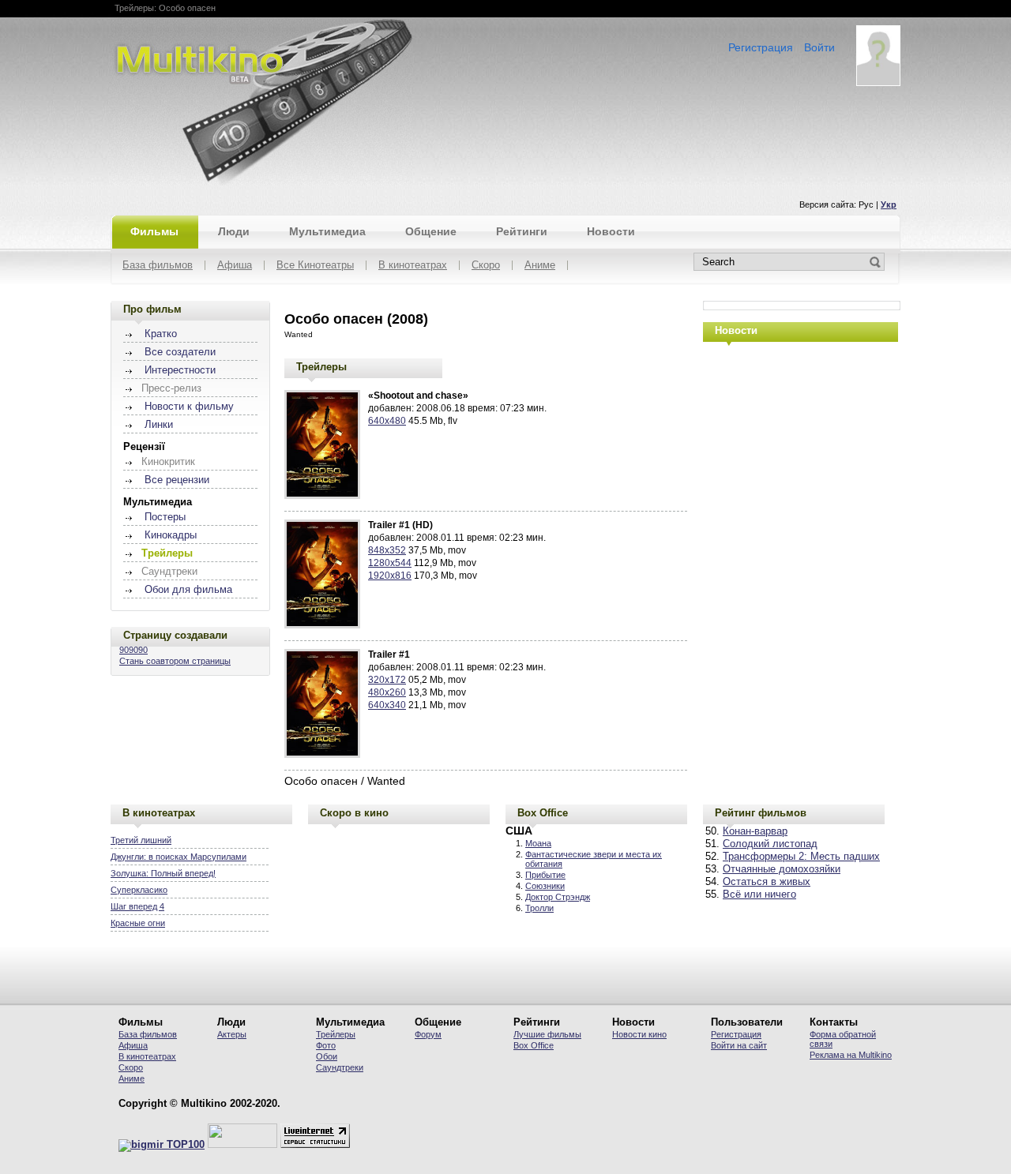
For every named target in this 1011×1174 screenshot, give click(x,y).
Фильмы (154, 231)
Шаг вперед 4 (137, 906)
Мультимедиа (327, 231)
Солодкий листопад (770, 844)
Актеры (231, 1034)
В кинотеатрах (412, 266)
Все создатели (180, 352)
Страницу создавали (175, 635)
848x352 (387, 550)
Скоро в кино (354, 813)
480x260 (387, 692)
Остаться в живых (766, 881)
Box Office (542, 813)
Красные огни (138, 923)
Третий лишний (141, 840)
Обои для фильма (188, 589)
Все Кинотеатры (315, 266)
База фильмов (157, 266)
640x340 (387, 705)
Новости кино (639, 1034)
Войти (819, 47)
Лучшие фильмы (547, 1034)
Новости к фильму (189, 406)
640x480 (387, 420)
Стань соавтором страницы (175, 661)
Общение (431, 231)
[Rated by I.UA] (242, 1144)
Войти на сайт (739, 1045)
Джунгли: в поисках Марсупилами (178, 856)
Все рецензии (177, 480)
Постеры (165, 517)
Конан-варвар (755, 831)
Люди (234, 231)
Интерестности (180, 370)
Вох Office (533, 1045)
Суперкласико (139, 890)
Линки (159, 424)
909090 (133, 650)
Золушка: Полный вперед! (163, 873)
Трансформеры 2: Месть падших (801, 856)
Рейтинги (521, 231)
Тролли (539, 908)
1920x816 (390, 575)
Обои (326, 1056)
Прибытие (545, 875)
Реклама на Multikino (851, 1055)
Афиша (234, 266)
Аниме (539, 266)
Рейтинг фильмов (760, 813)
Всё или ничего (759, 894)
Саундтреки (339, 1067)
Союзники (545, 886)
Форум (428, 1034)
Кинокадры (171, 535)
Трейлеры (321, 367)
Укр (888, 204)
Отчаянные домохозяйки (781, 869)
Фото (326, 1045)
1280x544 (390, 562)
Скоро (486, 266)
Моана (538, 843)
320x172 (387, 679)
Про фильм (152, 309)
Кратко (161, 333)
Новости (611, 231)
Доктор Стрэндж (557, 897)
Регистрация (760, 47)
